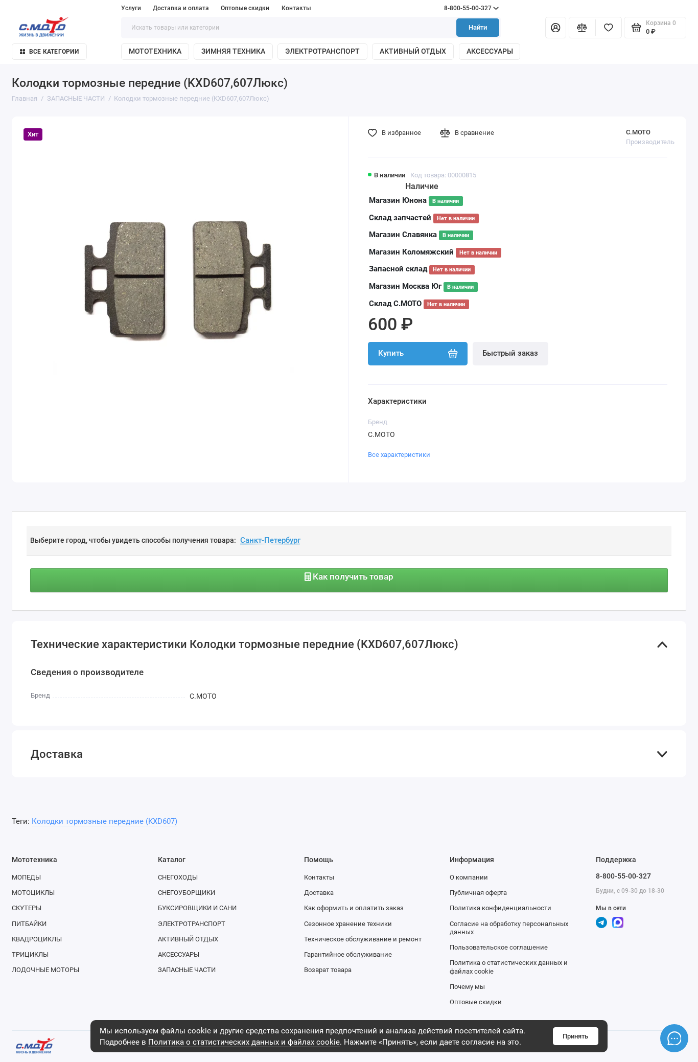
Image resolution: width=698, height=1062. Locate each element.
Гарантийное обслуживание (348, 954)
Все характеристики (399, 454)
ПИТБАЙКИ (29, 924)
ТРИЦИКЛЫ (30, 954)
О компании (469, 877)
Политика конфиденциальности (500, 908)
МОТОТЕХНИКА (155, 51)
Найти (478, 27)
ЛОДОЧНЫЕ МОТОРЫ (45, 970)
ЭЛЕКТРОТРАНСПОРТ (322, 51)
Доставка (319, 892)
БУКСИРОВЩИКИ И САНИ (197, 908)
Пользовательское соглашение (499, 947)
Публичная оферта (478, 892)
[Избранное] (608, 28)
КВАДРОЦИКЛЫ (37, 939)
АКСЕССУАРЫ (490, 51)
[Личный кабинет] (555, 28)
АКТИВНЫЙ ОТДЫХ (413, 51)
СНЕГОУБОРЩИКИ (186, 892)
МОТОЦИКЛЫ (33, 892)
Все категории (54, 51)
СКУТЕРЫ (26, 908)
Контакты (296, 8)
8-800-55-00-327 (449, 8)
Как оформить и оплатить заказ (354, 908)
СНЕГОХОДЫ (178, 877)
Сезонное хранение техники (348, 924)
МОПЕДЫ (26, 877)
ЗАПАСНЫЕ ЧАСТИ (187, 970)
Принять (575, 1036)
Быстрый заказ (510, 353)
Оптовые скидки (245, 8)
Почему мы (467, 986)
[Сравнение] (582, 28)
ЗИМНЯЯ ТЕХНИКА (233, 51)
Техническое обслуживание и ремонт (363, 939)
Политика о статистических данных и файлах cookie (244, 1042)
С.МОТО (638, 132)
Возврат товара (328, 970)
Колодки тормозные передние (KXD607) (104, 821)
